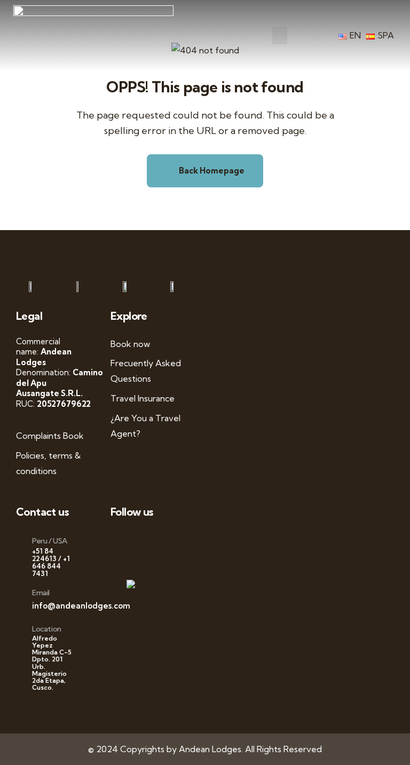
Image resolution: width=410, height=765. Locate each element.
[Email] (20, 601)
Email (41, 592)
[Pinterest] (161, 539)
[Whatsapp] (114, 539)
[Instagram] (152, 539)
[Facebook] (124, 539)
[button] (279, 35)
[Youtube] (142, 539)
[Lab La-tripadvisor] (114, 566)
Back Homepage (211, 170)
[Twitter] (133, 539)
